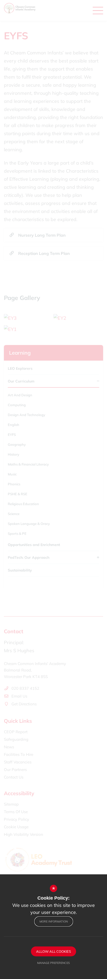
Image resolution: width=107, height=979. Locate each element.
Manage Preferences (53, 963)
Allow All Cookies (53, 951)
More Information (53, 921)
